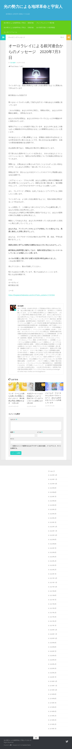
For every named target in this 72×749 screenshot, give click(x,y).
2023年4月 (53, 509)
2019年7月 (53, 703)
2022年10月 (53, 535)
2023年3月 (53, 514)
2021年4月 (53, 612)
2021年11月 (53, 582)
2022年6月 (53, 552)
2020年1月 (53, 677)
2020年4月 (53, 664)
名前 (12, 432)
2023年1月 (53, 522)
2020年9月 (53, 643)
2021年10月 (53, 587)
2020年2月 (53, 673)
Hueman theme (26, 745)
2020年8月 (53, 647)
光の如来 (13, 62)
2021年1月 (53, 625)
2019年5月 (53, 711)
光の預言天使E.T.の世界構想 (45, 27)
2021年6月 (53, 604)
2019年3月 (53, 720)
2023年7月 (53, 496)
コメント (13, 419)
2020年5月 (53, 660)
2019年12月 (53, 681)
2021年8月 (53, 595)
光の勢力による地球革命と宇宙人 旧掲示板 (19, 27)
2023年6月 (53, 501)
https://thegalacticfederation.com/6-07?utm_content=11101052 (31, 295)
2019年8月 (53, 698)
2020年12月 (53, 630)
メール (40, 432)
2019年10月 (53, 690)
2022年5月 (53, 557)
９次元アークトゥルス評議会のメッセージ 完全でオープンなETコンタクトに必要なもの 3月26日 (35, 398)
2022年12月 (53, 527)
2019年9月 (53, 694)
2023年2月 (53, 518)
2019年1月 (53, 728)
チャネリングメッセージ (16, 37)
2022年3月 (53, 565)
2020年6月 (53, 655)
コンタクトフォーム (10, 32)
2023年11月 (53, 479)
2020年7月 (53, 651)
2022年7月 (53, 548)
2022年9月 (53, 539)
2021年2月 (53, 621)
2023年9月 (53, 488)
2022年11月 (53, 531)
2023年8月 (53, 492)
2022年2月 (53, 569)
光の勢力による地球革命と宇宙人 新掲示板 (19, 23)
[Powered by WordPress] (10, 745)
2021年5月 (53, 608)
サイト (12, 439)
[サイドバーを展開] (3, 37)
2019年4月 (53, 716)
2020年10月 (53, 638)
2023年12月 (53, 475)
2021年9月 (53, 591)
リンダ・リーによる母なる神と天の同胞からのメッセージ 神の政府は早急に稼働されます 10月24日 (16, 398)
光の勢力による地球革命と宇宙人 (33, 6)
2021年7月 (53, 600)
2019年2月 (53, 724)
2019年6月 (53, 707)
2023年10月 (53, 484)
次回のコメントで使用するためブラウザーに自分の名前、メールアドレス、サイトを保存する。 (35, 447)
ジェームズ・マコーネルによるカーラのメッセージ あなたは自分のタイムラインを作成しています (53, 398)
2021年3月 (53, 617)
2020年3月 (53, 668)
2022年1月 (53, 574)
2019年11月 (53, 686)
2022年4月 (53, 561)
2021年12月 (53, 578)
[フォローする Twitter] (67, 741)
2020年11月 (53, 634)
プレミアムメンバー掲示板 (45, 23)
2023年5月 (53, 505)
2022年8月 (53, 544)
